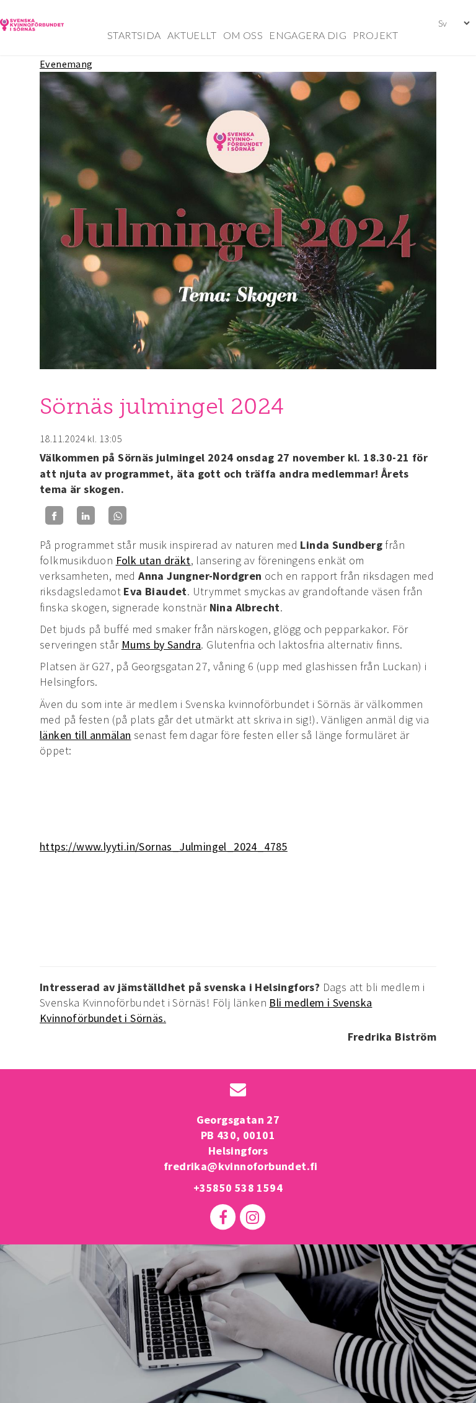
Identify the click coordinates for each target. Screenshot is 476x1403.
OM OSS (243, 35)
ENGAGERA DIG (307, 35)
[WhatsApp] (117, 515)
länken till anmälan (85, 735)
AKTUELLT (192, 35)
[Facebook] (54, 515)
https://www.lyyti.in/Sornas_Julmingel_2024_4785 (164, 846)
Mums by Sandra (161, 644)
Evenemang (66, 64)
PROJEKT (376, 35)
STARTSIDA (134, 35)
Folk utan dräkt (153, 560)
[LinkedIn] (86, 515)
